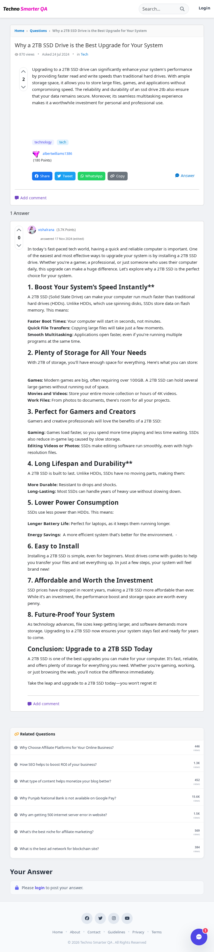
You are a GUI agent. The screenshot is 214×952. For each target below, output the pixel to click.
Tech (84, 54)
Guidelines (116, 931)
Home (19, 30)
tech (62, 142)
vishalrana (46, 229)
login (40, 887)
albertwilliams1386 (57, 153)
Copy (120, 175)
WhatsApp (94, 175)
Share (45, 175)
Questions (38, 30)
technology (43, 142)
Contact (94, 931)
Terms (157, 931)
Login (204, 8)
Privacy (138, 931)
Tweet (68, 175)
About (75, 931)
